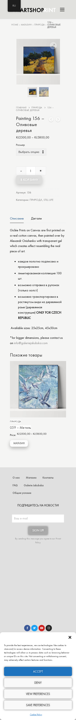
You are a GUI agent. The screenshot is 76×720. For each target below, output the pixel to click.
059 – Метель (20, 427)
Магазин (26, 24)
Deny (38, 683)
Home (14, 24)
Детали (36, 218)
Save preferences (38, 705)
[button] (70, 637)
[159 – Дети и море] (58, 120)
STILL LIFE (48, 200)
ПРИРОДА (39, 24)
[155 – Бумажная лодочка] (51, 120)
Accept (38, 672)
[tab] (17, 218)
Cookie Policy (36, 714)
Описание (17, 218)
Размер (20, 145)
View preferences (38, 694)
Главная (21, 107)
